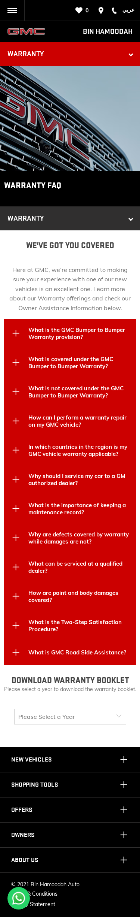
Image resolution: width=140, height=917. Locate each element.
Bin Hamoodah (108, 31)
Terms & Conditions (34, 893)
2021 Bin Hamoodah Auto (48, 884)
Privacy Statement (33, 904)
